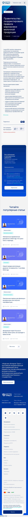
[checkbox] (5, 173)
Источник (5, 115)
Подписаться (14, 187)
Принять (13, 512)
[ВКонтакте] (21, 122)
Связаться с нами (17, 2)
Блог (5, 8)
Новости (10, 8)
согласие (11, 173)
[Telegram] (24, 122)
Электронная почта (9, 167)
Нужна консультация (8, 382)
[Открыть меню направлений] (24, 2)
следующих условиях (18, 183)
